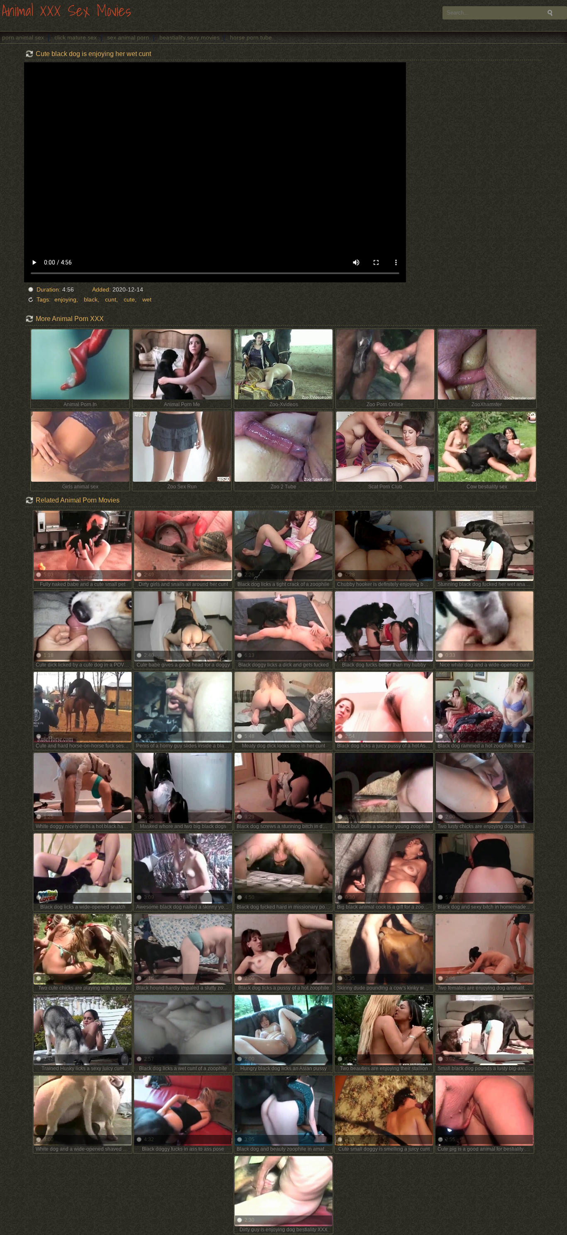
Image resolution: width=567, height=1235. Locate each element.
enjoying (65, 299)
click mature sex (75, 37)
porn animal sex (23, 37)
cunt (110, 299)
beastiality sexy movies (189, 37)
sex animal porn (128, 37)
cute (129, 299)
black (91, 299)
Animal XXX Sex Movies (66, 11)
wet (147, 299)
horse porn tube (251, 37)
